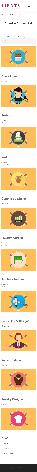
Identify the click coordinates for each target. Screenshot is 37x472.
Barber (5, 115)
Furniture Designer (13, 279)
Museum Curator (12, 238)
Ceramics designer (13, 198)
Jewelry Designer (12, 399)
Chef (4, 438)
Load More (5, 448)
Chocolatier (9, 76)
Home (3, 14)
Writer (5, 157)
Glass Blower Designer (16, 321)
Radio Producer (11, 360)
